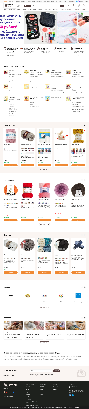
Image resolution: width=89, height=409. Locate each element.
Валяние (24, 9)
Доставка (42, 386)
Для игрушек (12, 102)
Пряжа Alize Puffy (75, 144)
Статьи (54, 391)
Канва (31, 78)
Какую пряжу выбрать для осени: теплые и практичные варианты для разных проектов (13, 336)
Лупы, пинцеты (75, 104)
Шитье (18, 9)
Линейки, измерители (76, 102)
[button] (4, 27)
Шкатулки (74, 93)
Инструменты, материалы (15, 88)
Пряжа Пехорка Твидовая (26, 254)
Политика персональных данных (9, 394)
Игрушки (32, 100)
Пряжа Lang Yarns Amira (76, 199)
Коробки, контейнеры (77, 87)
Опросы (55, 389)
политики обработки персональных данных (39, 375)
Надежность (78, 48)
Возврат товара (62, 48)
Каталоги (11, 76)
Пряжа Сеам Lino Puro (9, 254)
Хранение (55, 9)
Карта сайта (19, 394)
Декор (10, 101)
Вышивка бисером (13, 90)
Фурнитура (12, 97)
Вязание (5, 9)
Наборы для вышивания (35, 72)
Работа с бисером (32, 9)
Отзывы (41, 392)
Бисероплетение (13, 87)
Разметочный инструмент (77, 113)
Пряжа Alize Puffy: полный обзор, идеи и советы (54, 335)
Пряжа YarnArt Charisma (26, 199)
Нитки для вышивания (35, 80)
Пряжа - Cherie (7, 144)
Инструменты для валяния (78, 76)
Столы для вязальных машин (57, 90)
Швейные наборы (55, 78)
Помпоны (11, 81)
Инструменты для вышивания (36, 74)
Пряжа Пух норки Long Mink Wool (44, 145)
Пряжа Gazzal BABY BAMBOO (10, 199)
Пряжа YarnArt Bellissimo (43, 199)
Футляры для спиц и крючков (78, 92)
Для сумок (11, 106)
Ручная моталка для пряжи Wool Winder (61, 145)
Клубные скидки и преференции (29, 48)
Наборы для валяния (76, 72)
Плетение (40, 9)
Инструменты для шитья (56, 72)
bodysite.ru (11, 396)
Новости (41, 389)
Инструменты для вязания (15, 74)
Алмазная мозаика (34, 76)
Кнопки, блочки (12, 111)
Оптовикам (28, 1)
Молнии (11, 113)
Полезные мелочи (76, 111)
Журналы (32, 102)
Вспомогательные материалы (57, 76)
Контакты (42, 394)
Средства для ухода (56, 97)
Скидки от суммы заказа (46, 48)
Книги (31, 104)
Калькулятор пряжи (51, 1)
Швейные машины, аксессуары (58, 92)
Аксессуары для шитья (56, 74)
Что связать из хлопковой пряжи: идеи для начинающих (33, 335)
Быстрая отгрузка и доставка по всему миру (12, 49)
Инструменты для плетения (36, 87)
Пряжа (10, 72)
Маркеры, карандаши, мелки (78, 106)
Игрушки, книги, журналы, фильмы (31, 402)
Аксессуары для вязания (14, 80)
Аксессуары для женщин (14, 99)
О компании (42, 387)
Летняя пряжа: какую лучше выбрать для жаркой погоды (75, 335)
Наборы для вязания (14, 78)
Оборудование (48, 9)
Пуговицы (11, 115)
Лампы (73, 100)
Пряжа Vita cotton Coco (26, 144)
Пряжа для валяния (76, 74)
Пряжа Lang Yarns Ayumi (60, 199)
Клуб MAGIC (55, 386)
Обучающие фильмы (34, 106)
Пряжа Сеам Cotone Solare (43, 254)
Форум (54, 387)
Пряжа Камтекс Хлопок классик (60, 254)
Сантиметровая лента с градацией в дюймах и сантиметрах (76, 254)
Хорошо (77, 407)
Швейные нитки (54, 80)
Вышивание (12, 9)
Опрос (44, 1)
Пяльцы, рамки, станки (35, 81)
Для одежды (12, 104)
